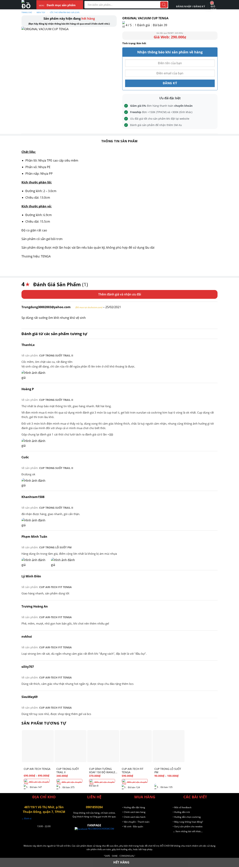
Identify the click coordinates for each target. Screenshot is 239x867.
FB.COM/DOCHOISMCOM (100, 828)
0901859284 (94, 807)
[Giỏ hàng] (214, 6)
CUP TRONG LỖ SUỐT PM (55, 547)
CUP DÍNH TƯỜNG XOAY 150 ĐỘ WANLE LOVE (102, 770)
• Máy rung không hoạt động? (188, 821)
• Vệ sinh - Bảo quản (132, 826)
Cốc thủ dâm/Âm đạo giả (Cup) (64, 12)
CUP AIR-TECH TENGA (37, 769)
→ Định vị (26, 818)
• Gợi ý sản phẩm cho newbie (188, 826)
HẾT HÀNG (121, 862)
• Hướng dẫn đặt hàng (133, 807)
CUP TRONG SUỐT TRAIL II (56, 355)
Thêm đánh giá (108, 294)
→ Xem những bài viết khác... (188, 831)
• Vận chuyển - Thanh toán (135, 821)
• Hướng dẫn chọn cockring (187, 817)
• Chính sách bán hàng (133, 812)
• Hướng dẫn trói (181, 812)
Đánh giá (142, 25)
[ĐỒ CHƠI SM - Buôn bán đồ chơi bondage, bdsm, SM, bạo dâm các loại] (26, 4)
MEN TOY (41, 12)
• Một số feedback (182, 807)
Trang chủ (26, 12)
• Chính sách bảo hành (133, 817)
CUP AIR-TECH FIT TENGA (55, 587)
